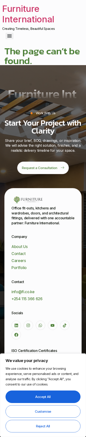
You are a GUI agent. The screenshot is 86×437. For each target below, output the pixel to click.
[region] (43, 395)
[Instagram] (28, 325)
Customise (43, 411)
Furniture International (28, 14)
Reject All (43, 426)
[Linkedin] (16, 325)
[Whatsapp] (40, 325)
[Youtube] (52, 325)
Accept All (43, 397)
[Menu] (9, 36)
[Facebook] (16, 334)
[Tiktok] (64, 325)
